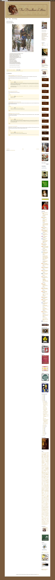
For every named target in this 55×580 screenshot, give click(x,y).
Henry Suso (47, 475)
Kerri (9, 91)
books (42, 457)
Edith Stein (44, 467)
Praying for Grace (45, 291)
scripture (45, 497)
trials (48, 521)
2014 (43, 398)
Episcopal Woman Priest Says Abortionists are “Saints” (45, 253)
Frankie (42, 471)
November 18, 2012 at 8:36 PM (13, 91)
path (48, 487)
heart (42, 475)
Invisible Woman (45, 311)
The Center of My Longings (45, 410)
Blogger (38, 574)
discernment (43, 465)
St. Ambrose (47, 503)
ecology (42, 467)
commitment (43, 462)
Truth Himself (44, 217)
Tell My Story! (44, 406)
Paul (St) (46, 488)
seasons (43, 498)
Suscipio (45, 519)
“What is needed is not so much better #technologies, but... (45, 281)
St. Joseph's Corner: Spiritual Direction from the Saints (45, 286)
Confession (43, 463)
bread (44, 457)
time (44, 521)
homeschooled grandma (44, 476)
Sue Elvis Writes (45, 308)
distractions (46, 465)
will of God (44, 523)
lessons (46, 479)
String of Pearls (44, 227)
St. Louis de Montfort (45, 511)
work (43, 524)
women (48, 523)
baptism (42, 455)
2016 (43, 396)
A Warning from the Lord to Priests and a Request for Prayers (45, 225)
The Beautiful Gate (45, 276)
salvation (42, 497)
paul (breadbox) (43, 488)
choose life (43, 460)
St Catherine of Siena (46, 500)
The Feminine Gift (45, 305)
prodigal (42, 493)
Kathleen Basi (10, 113)
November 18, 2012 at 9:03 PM (19, 96)
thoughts (42, 521)
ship (48, 498)
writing (46, 524)
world (45, 524)
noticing (42, 487)
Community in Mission (45, 223)
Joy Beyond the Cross (45, 270)
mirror (48, 483)
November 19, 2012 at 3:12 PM (19, 119)
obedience (45, 487)
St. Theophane (45, 516)
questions (48, 493)
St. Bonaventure (46, 505)
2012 (43, 400)
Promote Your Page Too (44, 168)
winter (46, 523)
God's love (47, 473)
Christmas (47, 461)
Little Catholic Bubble (45, 273)
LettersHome (43, 480)
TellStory (48, 519)
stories (44, 518)
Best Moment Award (45, 455)
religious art (47, 494)
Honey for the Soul (45, 263)
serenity (45, 498)
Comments (44, 45)
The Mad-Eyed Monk (45, 288)
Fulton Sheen (44, 472)
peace (48, 488)
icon (46, 477)
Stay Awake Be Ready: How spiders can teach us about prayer (45, 265)
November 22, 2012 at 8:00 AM (13, 126)
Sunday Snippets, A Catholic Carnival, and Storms (45, 421)
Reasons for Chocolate (45, 246)
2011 (43, 435)
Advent (48, 452)
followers (42, 470)
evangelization (47, 468)
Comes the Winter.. (45, 408)
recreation (45, 494)
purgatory (45, 493)
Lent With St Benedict (45, 303)
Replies (10, 80)
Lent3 (43, 479)
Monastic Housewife (45, 299)
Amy (9, 126)
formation (48, 470)
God (45, 473)
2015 (43, 397)
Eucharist (43, 468)
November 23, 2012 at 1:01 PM (19, 132)
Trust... (44, 417)
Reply (9, 88)
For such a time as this (45, 250)
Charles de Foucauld (44, 459)
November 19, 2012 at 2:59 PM (15, 113)
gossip (42, 474)
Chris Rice (46, 460)
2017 (43, 395)
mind (46, 483)
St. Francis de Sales (45, 507)
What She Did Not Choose (45, 277)
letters (48, 479)
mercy (42, 483)
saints (47, 496)
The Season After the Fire (45, 234)
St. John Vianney (44, 510)
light (46, 480)
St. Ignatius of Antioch (46, 508)
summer (46, 518)
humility (44, 477)
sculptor (46, 497)
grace (44, 474)
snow (42, 499)
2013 (43, 399)
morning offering (44, 484)
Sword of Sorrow (44, 295)
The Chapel (43, 520)
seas (48, 497)
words (42, 524)
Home (6, 18)
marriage (45, 482)
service (46, 498)
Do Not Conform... (45, 413)
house (42, 477)
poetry (42, 490)
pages (46, 487)
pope (44, 490)
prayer (43, 492)
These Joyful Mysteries (45, 267)
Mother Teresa (47, 485)
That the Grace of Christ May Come (45, 416)
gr (43, 474)
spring (43, 500)
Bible (48, 455)
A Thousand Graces (45, 412)
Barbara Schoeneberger (11, 75)
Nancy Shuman (12, 96)
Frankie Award (47, 471)
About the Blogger (14, 18)
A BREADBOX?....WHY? (44, 452)
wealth (42, 523)
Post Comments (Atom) (12, 150)
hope (48, 476)
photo (45, 489)
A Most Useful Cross (45, 411)
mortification (47, 484)
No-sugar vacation (44, 261)
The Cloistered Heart (45, 70)
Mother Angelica (43, 485)
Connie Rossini (47, 463)
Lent (42, 479)
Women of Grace (45, 249)
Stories (10, 18)
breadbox (46, 457)
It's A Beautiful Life (45, 236)
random (42, 494)
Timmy (46, 521)
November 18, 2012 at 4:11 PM (18, 75)
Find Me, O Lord (45, 407)
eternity (48, 467)
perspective (43, 489)
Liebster (45, 480)
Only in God (44, 418)
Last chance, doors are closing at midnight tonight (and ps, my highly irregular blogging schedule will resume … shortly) (45, 257)
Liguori (48, 480)
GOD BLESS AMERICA (45, 419)
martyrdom (47, 482)
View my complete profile (45, 67)
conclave (48, 462)
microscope (44, 483)
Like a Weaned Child (45, 244)
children (48, 459)
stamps (42, 518)
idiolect (48, 477)
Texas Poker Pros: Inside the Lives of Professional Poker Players (45, 215)
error (46, 467)
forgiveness (45, 470)
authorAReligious (44, 454)
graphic (47, 474)
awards (48, 454)
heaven (44, 475)
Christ (48, 460)
